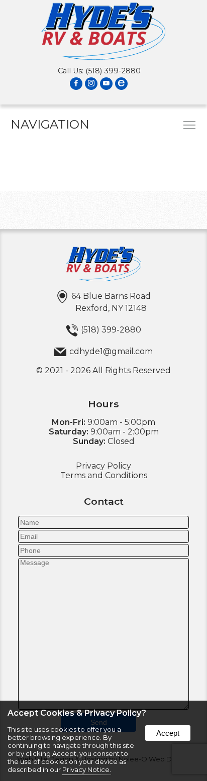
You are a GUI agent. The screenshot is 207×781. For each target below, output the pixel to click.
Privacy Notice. (86, 769)
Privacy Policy (103, 466)
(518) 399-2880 (113, 70)
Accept (167, 733)
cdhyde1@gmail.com (111, 351)
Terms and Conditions (103, 475)
